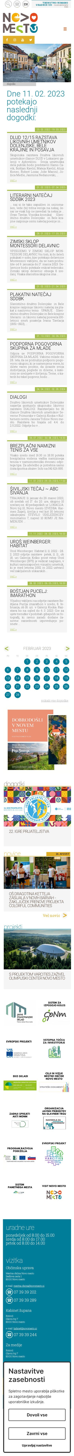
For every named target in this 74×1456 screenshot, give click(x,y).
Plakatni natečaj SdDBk (30, 296)
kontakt (17, 4)
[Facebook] (7, 40)
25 (56, 686)
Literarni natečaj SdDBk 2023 (31, 197)
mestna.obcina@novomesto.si (29, 1285)
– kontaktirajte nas (52, 4)
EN (26, 4)
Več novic (51, 915)
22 (27, 686)
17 (47, 678)
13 (8, 678)
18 (56, 678)
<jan (7, 649)
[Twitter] (31, 40)
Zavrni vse (37, 1433)
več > (13, 180)
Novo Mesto (29, 23)
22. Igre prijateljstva (29, 831)
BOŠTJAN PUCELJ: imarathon (29, 593)
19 (66, 678)
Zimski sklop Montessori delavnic (34, 243)
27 (8, 695)
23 (37, 686)
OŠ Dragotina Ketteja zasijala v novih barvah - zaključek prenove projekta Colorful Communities (36, 899)
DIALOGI (18, 397)
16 (37, 678)
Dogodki (11, 84)
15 (27, 678)
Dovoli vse (37, 1414)
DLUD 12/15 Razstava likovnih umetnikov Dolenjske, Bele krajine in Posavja (33, 144)
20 (8, 686)
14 (17, 678)
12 (66, 670)
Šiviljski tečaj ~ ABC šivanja (34, 491)
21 (17, 686)
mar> (67, 649)
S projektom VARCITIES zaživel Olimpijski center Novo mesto (37, 976)
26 (66, 686)
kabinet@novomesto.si (25, 1328)
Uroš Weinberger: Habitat (30, 544)
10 (47, 670)
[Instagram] (15, 40)
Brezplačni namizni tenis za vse (32, 448)
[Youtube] (23, 40)
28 (17, 695)
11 (56, 670)
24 (47, 686)
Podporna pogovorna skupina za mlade (36, 346)
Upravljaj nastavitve (37, 1445)
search (8, 4)
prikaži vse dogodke (54, 700)
